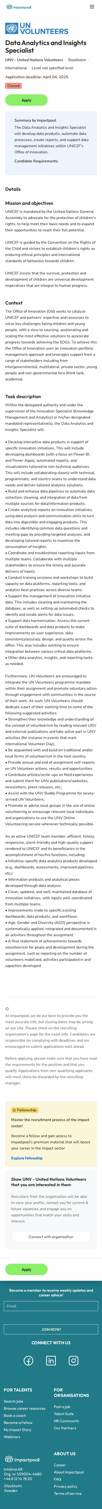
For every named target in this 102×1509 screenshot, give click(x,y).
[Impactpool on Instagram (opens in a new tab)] (73, 1366)
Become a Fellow (18, 1422)
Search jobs (13, 1401)
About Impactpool (69, 1472)
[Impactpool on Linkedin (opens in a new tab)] (51, 1366)
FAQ (57, 1479)
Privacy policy (65, 1486)
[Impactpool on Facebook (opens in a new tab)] (28, 1366)
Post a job (62, 1406)
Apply (26, 100)
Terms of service (68, 1493)
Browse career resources (25, 1408)
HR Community (66, 1420)
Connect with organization (51, 1236)
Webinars (12, 1436)
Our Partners (65, 1428)
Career (60, 1465)
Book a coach (15, 1415)
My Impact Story (17, 1429)
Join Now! (51, 1329)
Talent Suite (64, 1413)
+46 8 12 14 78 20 (18, 1478)
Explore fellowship (26, 1158)
